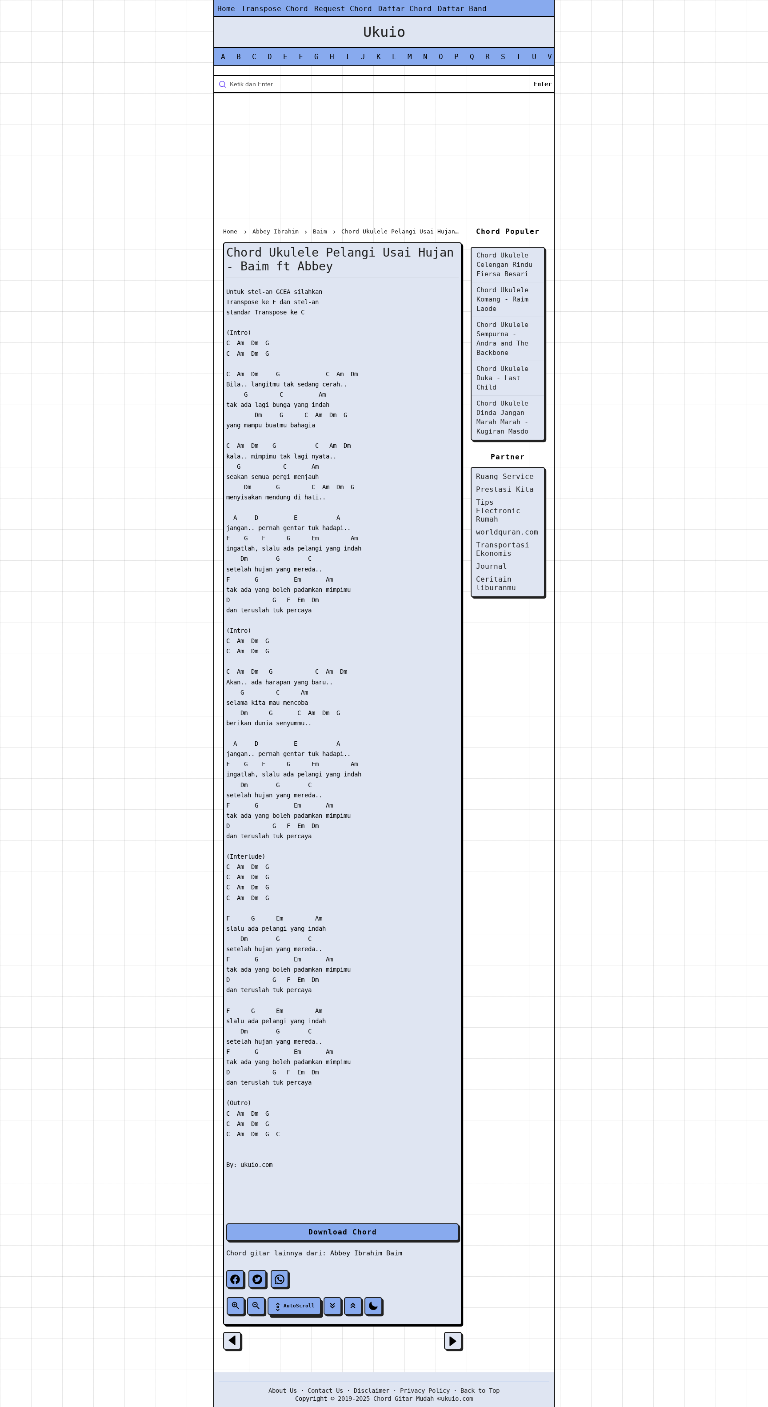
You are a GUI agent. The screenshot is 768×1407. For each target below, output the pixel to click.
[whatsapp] (279, 1279)
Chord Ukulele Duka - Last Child (502, 378)
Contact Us (325, 1390)
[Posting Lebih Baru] (232, 1341)
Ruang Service (505, 476)
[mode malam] (373, 1306)
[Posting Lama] (453, 1341)
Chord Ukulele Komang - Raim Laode (502, 299)
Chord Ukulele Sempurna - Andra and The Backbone (502, 339)
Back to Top (480, 1390)
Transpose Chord (274, 8)
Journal (491, 566)
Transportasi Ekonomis (502, 549)
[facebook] (235, 1279)
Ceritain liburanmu (496, 583)
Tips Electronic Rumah (498, 510)
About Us (282, 1390)
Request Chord (343, 8)
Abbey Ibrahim (356, 1253)
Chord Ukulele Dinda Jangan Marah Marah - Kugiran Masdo (502, 417)
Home (226, 8)
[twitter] (257, 1279)
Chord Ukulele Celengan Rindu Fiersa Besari (504, 264)
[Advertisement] (384, 162)
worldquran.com (507, 532)
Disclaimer (371, 1390)
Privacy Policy (425, 1390)
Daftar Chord (405, 8)
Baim (394, 1253)
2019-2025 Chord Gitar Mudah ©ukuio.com (405, 1398)
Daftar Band (462, 8)
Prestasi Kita (505, 489)
